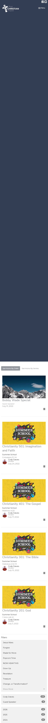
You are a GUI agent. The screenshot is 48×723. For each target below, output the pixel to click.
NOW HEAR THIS (10, 663)
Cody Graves (23, 697)
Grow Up (7, 668)
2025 (23, 714)
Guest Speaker (23, 702)
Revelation (7, 674)
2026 (23, 709)
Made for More (9, 653)
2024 (23, 720)
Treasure (7, 679)
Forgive (6, 648)
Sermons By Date (11, 368)
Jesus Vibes (8, 642)
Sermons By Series (30, 368)
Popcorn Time (9, 658)
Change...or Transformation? (15, 684)
